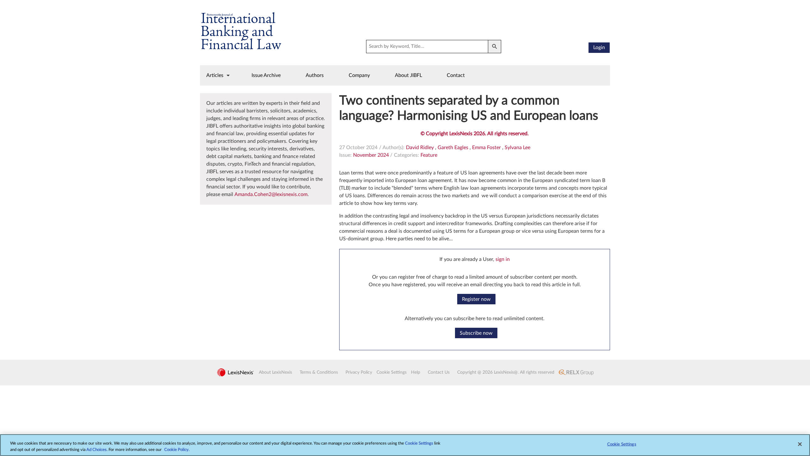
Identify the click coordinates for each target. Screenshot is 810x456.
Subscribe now (476, 333)
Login (599, 47)
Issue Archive (266, 75)
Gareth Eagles (453, 147)
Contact (456, 75)
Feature (429, 155)
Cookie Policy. (177, 449)
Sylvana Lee (517, 147)
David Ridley (420, 147)
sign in (502, 259)
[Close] (800, 444)
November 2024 (371, 155)
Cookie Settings (419, 443)
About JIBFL (408, 75)
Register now (476, 299)
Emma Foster (486, 147)
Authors (315, 75)
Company (359, 75)
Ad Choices (96, 449)
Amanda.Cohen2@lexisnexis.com (271, 194)
